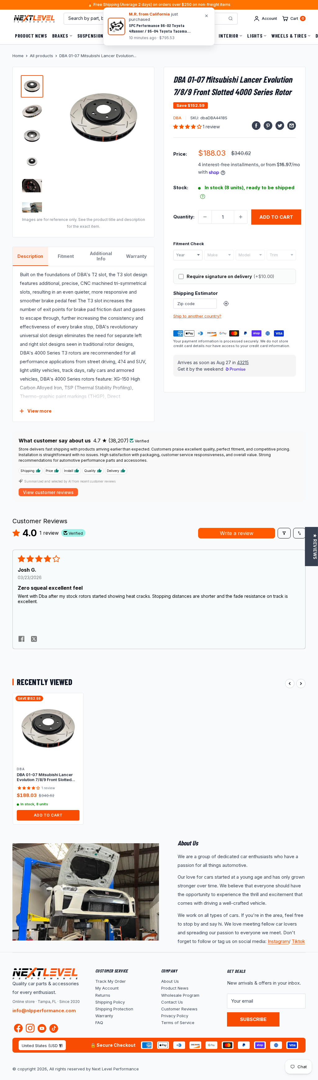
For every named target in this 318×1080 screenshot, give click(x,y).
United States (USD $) (42, 1045)
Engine (120, 36)
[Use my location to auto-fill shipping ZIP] (226, 303)
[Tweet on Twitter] (279, 125)
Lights (254, 36)
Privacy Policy (174, 1015)
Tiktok (298, 941)
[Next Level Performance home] (45, 973)
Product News (31, 36)
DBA (177, 117)
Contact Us (172, 1002)
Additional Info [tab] (101, 256)
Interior (228, 36)
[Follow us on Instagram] (30, 1029)
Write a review (236, 533)
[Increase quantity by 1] (240, 216)
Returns (102, 995)
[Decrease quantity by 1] (204, 216)
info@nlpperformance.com (44, 1011)
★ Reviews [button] (314, 546)
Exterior (175, 36)
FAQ (99, 1022)
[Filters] (284, 533)
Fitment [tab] (66, 256)
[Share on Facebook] (256, 125)
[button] (188, 127)
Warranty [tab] (136, 256)
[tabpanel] (83, 344)
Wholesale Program (180, 995)
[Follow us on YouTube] (42, 1028)
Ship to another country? (197, 315)
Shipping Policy (110, 1002)
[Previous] (289, 683)
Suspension (90, 36)
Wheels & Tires (289, 36)
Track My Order (110, 981)
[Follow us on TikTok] (53, 1028)
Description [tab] (30, 256)
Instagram (278, 941)
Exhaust (146, 36)
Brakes (60, 36)
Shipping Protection (114, 1008)
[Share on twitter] (34, 639)
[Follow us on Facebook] (18, 1029)
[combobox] (187, 255)
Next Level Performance (115, 1068)
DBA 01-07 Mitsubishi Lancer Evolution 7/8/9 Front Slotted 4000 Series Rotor (45, 777)
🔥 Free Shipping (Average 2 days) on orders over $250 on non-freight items (159, 5)
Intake (202, 36)
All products (41, 55)
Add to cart (276, 217)
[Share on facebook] (21, 639)
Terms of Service (177, 1022)
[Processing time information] (202, 196)
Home (18, 55)
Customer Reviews (179, 1008)
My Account (107, 988)
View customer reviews (48, 492)
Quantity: (183, 217)
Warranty (104, 1015)
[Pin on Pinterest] (268, 125)
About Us (170, 981)
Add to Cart (48, 815)
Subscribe (253, 1019)
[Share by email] (291, 125)
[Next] (301, 683)
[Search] (230, 18)
